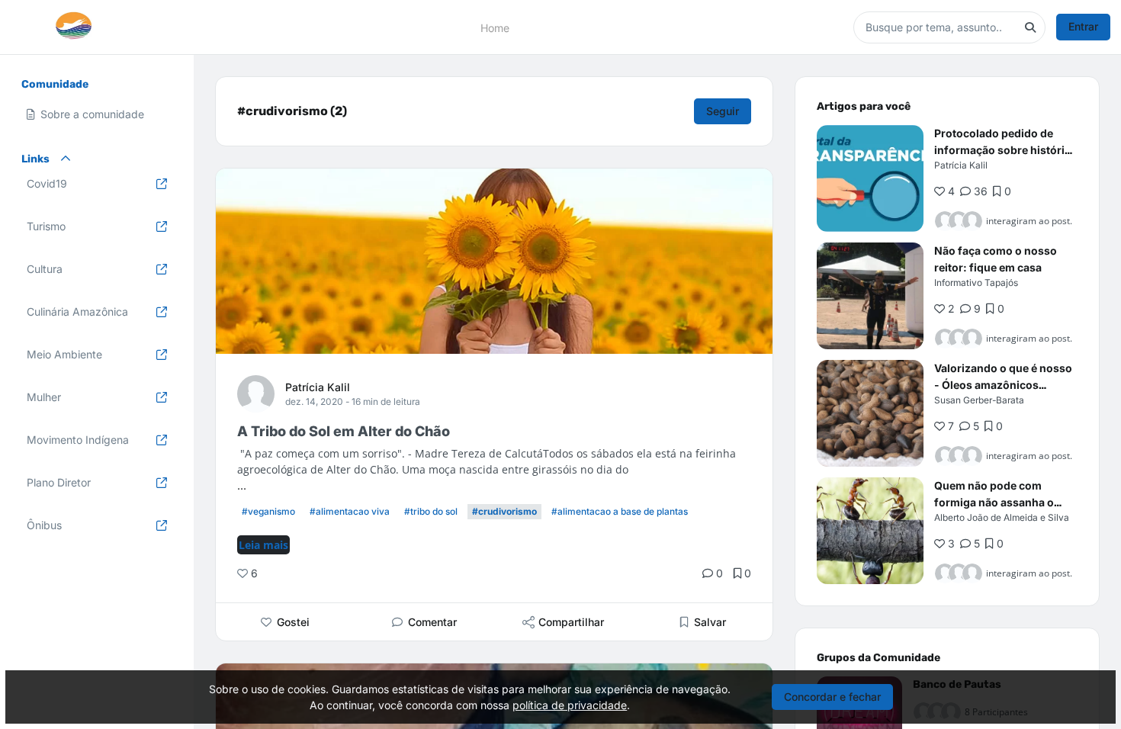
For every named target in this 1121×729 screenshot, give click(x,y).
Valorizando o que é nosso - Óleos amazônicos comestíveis (1003, 384)
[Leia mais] (870, 178)
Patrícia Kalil (317, 387)
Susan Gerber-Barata (979, 400)
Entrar (1083, 26)
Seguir (722, 110)
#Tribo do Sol (431, 511)
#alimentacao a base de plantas (619, 511)
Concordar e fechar (832, 696)
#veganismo (268, 511)
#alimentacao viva (350, 511)
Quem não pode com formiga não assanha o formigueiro (994, 502)
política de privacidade (569, 704)
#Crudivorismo (504, 511)
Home (494, 27)
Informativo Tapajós (976, 282)
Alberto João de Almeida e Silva (1001, 517)
